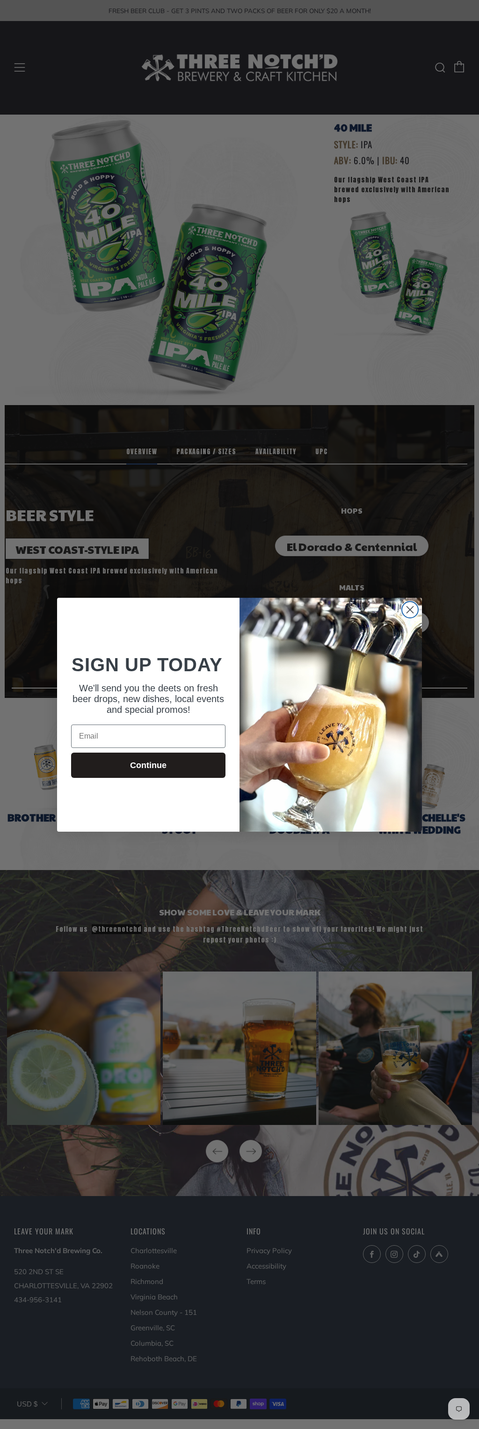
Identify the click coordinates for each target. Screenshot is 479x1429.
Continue (148, 765)
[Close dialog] (410, 610)
